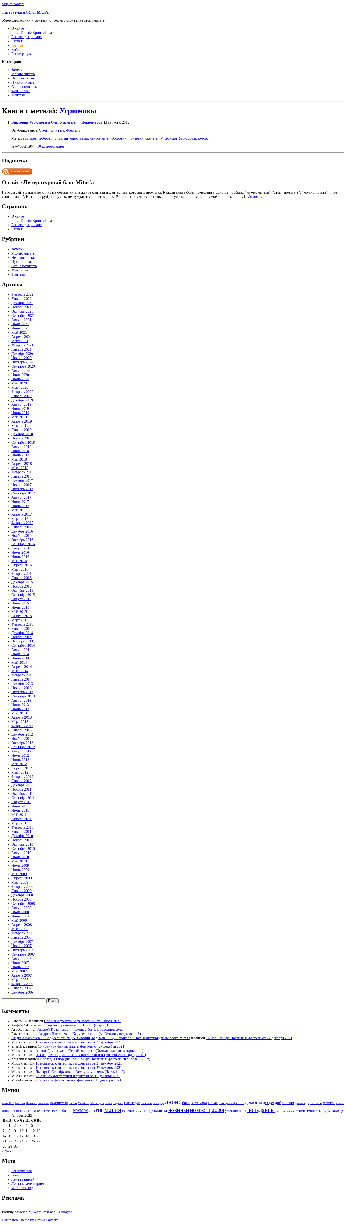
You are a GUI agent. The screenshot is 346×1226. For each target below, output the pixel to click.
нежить (139, 1111)
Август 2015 (21, 599)
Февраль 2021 (22, 345)
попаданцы (261, 1110)
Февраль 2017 (22, 523)
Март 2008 (19, 929)
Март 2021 (19, 341)
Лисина (73, 1103)
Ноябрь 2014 (21, 637)
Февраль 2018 (22, 472)
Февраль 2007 (22, 984)
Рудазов (118, 1103)
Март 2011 (19, 823)
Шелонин (146, 1103)
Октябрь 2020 (22, 362)
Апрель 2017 (21, 514)
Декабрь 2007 (22, 942)
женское (329, 1103)
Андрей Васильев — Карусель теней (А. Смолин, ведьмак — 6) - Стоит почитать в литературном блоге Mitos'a (100, 1038)
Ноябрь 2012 (21, 738)
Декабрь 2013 (22, 683)
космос (80, 1110)
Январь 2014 (21, 679)
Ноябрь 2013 (21, 688)
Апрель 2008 (21, 925)
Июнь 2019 (20, 413)
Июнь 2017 (20, 506)
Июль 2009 (20, 865)
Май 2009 (19, 874)
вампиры (30, 138)
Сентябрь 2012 (23, 747)
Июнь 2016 (20, 557)
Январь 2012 (21, 781)
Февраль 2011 (22, 827)
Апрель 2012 (21, 768)
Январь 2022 (21, 299)
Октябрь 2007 (22, 950)
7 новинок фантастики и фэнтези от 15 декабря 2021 (78, 1076)
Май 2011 (19, 815)
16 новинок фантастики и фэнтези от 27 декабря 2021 (249, 1038)
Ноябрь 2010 (21, 840)
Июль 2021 (20, 324)
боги (186, 1103)
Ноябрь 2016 (21, 535)
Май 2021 (19, 332)
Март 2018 (19, 468)
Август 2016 (21, 548)
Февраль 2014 (22, 675)
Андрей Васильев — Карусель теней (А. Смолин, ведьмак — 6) (89, 1034)
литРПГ (96, 1110)
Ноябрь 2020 (21, 358)
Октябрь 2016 (22, 540)
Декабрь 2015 (22, 582)
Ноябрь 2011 (21, 789)
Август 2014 (21, 650)
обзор (218, 1109)
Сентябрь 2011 (23, 798)
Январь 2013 (21, 730)
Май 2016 (19, 561)
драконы (300, 1103)
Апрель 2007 (21, 975)
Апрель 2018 (21, 464)
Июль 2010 (20, 857)
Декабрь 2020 (22, 354)
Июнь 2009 (20, 870)
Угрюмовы (78, 110)
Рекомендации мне (26, 37)
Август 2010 (21, 853)
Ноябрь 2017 (21, 485)
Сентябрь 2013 (23, 696)
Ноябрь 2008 (21, 899)
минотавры (79, 138)
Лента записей (23, 1179)
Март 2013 (19, 722)
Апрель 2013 (21, 717)
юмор (202, 138)
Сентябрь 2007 (23, 954)
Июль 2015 (20, 603)
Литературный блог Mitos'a (25, 12)
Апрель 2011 (21, 819)
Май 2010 (19, 861)
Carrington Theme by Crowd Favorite (30, 1220)
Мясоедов (97, 1103)
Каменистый (59, 1103)
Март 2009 (19, 882)
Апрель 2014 (21, 667)
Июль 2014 (20, 654)
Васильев (31, 1103)
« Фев (6, 1151)
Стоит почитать (24, 87)
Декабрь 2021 (22, 303)
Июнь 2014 (20, 658)
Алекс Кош (8, 1103)
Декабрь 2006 (22, 992)
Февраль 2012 (22, 777)
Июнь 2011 (20, 810)
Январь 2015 (21, 629)
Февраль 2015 (22, 624)
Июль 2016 (20, 552)
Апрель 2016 (21, 565)
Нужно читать (22, 82)
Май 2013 (19, 713)
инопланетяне (28, 1110)
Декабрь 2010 (22, 836)
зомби (340, 1103)
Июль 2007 (20, 963)
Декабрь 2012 (22, 734)
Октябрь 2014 (22, 641)
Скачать (17, 41)
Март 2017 (19, 519)
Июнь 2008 (20, 916)
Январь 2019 (21, 430)
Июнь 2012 (20, 760)
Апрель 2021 (21, 337)
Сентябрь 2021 (23, 315)
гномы (213, 1103)
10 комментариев (51, 146)
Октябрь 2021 (22, 311)
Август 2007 (21, 958)
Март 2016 (19, 569)
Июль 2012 (20, 755)
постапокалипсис (285, 1110)
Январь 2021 (21, 349)
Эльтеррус (158, 1103)
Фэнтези (18, 95)
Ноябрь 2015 (21, 586)
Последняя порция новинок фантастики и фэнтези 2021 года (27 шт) (91, 1055)
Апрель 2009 (21, 878)
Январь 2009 (21, 891)
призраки (136, 138)
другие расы (314, 1103)
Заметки (17, 70)
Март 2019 (19, 425)
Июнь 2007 (20, 967)
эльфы (324, 1110)
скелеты (151, 138)
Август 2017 (21, 497)
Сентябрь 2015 (23, 595)
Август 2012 (21, 751)
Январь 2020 (21, 396)
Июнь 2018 (20, 455)
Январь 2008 (21, 937)
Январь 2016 (21, 578)
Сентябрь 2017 (23, 493)
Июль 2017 (20, 502)
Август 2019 (21, 404)
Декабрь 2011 (22, 785)
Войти (16, 49)
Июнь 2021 (20, 328)
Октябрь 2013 (22, 692)
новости (200, 1110)
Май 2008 (19, 920)
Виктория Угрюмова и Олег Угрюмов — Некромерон (56, 122)
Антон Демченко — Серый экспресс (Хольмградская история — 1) (89, 1051)
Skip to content (13, 4)
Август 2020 (21, 370)
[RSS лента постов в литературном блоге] (17, 173)
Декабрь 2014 (22, 633)
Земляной (43, 1103)
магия (63, 138)
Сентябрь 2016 (23, 544)
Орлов (108, 1103)
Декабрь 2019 (22, 400)
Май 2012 (19, 764)
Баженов (20, 1103)
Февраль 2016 (22, 574)
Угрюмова (168, 138)
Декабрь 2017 (22, 480)
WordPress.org (22, 1188)
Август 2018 (21, 447)
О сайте (17, 28)
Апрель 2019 (21, 421)
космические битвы (56, 1110)
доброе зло (47, 138)
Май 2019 (19, 417)
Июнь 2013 (20, 709)
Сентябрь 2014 (23, 645)
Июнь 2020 (20, 379)
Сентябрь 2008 (23, 903)
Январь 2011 (21, 832)
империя (8, 1110)
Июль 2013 (20, 705)
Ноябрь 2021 (21, 307)
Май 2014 (19, 662)
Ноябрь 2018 (21, 438)
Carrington (64, 1212)
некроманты (99, 138)
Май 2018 (19, 459)
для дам (268, 1103)
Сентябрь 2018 (23, 442)
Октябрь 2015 (22, 590)
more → (256, 197)
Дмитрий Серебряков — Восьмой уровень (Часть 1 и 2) (80, 1072)
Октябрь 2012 (22, 743)
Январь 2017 (21, 527)
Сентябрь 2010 (23, 848)
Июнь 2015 (20, 607)
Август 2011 (21, 802)
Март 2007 (19, 980)
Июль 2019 (20, 409)
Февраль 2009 (22, 887)
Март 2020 (19, 387)
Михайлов (83, 1103)
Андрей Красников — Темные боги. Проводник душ (80, 1029)
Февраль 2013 (22, 726)
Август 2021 (21, 320)
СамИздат (132, 1103)
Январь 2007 (21, 988)
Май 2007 (19, 971)
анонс (173, 1101)
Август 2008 (21, 908)
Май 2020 (19, 383)
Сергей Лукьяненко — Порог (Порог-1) (77, 1025)
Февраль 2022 (22, 294)
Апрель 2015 (21, 616)
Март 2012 (19, 772)
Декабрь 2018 (22, 434)
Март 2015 (19, 620)
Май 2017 (19, 510)
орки (242, 1110)
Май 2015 (19, 612)
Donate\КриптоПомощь (39, 33)
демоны (253, 1102)
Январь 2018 (21, 476)
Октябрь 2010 (22, 844)
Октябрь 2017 (22, 489)
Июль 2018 (20, 451)
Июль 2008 (20, 912)
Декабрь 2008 (22, 895)
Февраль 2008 (22, 933)
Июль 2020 (20, 375)
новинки (178, 1110)
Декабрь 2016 (22, 531)
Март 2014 (19, 671)
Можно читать (23, 74)
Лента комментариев (28, 1184)
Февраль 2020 (22, 392)
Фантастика (20, 91)
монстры (128, 1110)
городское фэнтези (231, 1103)
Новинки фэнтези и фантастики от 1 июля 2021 (82, 1021)
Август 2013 (21, 700)
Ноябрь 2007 (21, 946)
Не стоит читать (24, 78)
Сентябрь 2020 (23, 366)
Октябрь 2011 (22, 793)
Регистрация (21, 54)
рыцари (300, 1110)
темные (311, 1110)
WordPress (41, 1212)
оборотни (119, 138)
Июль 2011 (20, 806)
